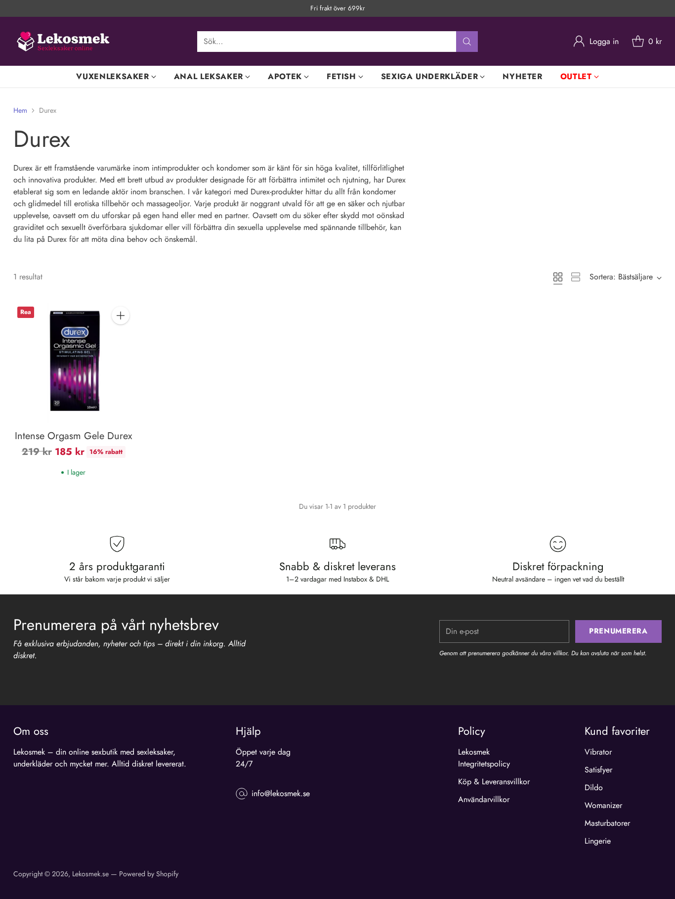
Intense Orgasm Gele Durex (73, 436)
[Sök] (467, 41)
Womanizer (603, 805)
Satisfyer (598, 769)
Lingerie (598, 841)
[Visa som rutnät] (558, 277)
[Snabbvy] (120, 337)
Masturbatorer (607, 823)
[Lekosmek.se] (62, 41)
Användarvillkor (483, 799)
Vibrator (598, 752)
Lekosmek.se (90, 874)
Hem (20, 110)
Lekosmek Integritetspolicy (484, 757)
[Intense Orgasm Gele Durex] (73, 363)
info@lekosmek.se (281, 793)
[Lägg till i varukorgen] (120, 315)
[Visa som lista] (576, 277)
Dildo (594, 787)
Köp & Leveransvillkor (494, 781)
